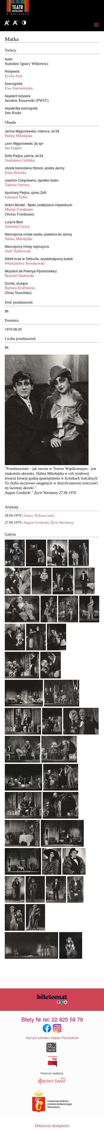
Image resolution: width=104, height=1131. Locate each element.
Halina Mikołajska (18, 136)
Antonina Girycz (17, 227)
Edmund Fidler (16, 197)
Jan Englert (13, 148)
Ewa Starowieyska (19, 88)
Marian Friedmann (19, 209)
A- (15, 23)
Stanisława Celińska (20, 160)
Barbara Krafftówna (20, 288)
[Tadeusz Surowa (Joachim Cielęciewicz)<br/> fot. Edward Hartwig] (74, 873)
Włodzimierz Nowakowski (25, 263)
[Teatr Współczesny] (47, 8)
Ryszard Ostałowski (19, 276)
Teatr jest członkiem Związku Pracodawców (52, 1038)
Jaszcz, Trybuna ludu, (39, 515)
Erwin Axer (13, 76)
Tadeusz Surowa (17, 185)
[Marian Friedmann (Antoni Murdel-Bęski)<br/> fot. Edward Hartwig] (57, 565)
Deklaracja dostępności (52, 1126)
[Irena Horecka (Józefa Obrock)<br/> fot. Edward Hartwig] (41, 593)
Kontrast (24, 23)
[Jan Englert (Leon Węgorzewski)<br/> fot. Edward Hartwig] (36, 565)
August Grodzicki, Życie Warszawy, (49, 522)
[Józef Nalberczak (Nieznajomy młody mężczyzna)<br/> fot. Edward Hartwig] (35, 902)
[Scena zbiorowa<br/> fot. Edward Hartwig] (24, 705)
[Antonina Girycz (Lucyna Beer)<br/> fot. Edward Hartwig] (51, 873)
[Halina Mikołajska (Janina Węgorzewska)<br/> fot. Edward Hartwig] (70, 958)
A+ (7, 23)
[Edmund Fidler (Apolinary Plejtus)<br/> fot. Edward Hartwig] (56, 902)
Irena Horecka (15, 173)
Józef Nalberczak (17, 251)
